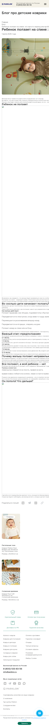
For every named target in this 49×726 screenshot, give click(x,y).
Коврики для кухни (10, 649)
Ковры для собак (9, 656)
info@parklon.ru (10, 672)
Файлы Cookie (31, 658)
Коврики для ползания (11, 639)
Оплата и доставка (33, 635)
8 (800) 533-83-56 (24, 5)
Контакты (6, 709)
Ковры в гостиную (10, 646)
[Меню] (45, 4)
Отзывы (29, 642)
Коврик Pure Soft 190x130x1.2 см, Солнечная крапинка (10, 595)
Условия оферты (32, 649)
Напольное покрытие (11, 660)
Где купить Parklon (10, 702)
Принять (24, 723)
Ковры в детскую (9, 642)
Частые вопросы (32, 646)
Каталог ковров (9, 635)
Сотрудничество (9, 705)
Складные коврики (10, 653)
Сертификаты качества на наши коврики (18, 695)
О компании (7, 698)
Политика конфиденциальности (34, 654)
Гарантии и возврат (33, 639)
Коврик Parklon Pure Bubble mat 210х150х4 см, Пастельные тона (10, 549)
